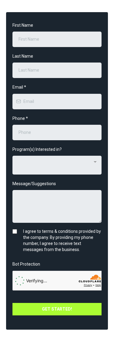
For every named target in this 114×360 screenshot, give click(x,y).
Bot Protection (26, 264)
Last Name (22, 56)
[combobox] (57, 165)
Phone (20, 118)
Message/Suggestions (34, 183)
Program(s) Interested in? (37, 149)
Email (19, 87)
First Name (22, 25)
